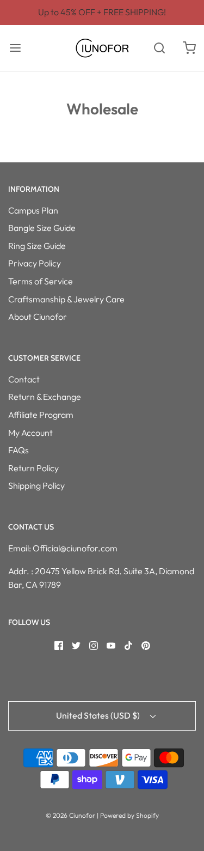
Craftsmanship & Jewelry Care (66, 299)
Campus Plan (33, 210)
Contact (24, 379)
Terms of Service (40, 281)
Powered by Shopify (129, 815)
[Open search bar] (159, 48)
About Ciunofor (37, 316)
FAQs (18, 450)
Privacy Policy (34, 263)
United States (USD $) (98, 715)
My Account (30, 432)
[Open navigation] (15, 48)
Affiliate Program (40, 414)
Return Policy (33, 468)
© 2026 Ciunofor (70, 815)
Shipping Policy (36, 485)
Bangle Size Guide (42, 227)
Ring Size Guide (37, 245)
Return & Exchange (44, 396)
